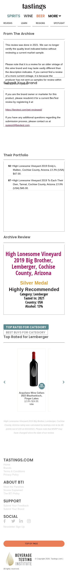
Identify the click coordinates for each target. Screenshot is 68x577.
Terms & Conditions (14, 471)
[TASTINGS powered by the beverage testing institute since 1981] (34, 7)
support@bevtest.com (17, 125)
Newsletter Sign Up (14, 526)
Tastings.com (56, 559)
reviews (7, 23)
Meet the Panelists (13, 486)
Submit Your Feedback (16, 505)
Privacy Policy (11, 474)
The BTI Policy (11, 493)
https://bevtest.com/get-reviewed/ (23, 109)
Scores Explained (13, 490)
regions (40, 23)
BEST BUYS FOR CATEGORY (25, 332)
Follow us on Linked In (23, 521)
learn (24, 23)
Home (6, 464)
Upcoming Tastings (31, 521)
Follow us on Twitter (15, 521)
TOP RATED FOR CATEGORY (26, 327)
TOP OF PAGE (31, 544)
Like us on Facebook (7, 521)
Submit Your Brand (13, 508)
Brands (7, 467)
